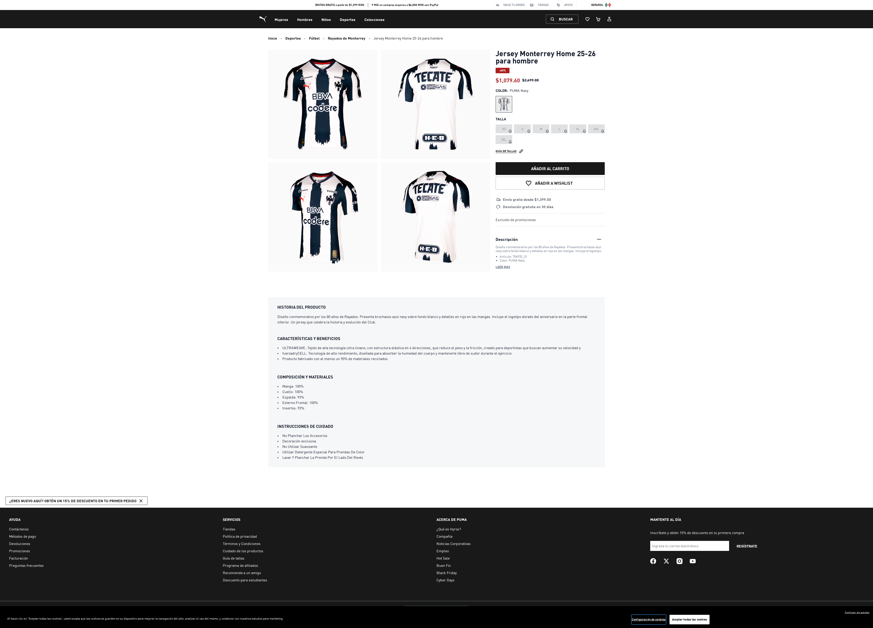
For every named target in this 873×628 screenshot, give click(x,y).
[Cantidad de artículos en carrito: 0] (598, 19)
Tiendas (543, 5)
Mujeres (281, 19)
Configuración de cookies (649, 619)
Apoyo (568, 5)
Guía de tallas (506, 151)
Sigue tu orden (514, 5)
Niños (326, 19)
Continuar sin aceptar (857, 612)
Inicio (272, 38)
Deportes (347, 19)
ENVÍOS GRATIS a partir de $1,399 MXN (339, 5)
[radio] (504, 104)
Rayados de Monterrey (346, 38)
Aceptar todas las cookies (689, 619)
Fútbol (314, 38)
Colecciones (374, 19)
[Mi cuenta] (609, 19)
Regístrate (747, 546)
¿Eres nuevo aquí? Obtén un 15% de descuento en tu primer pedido (72, 501)
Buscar (566, 19)
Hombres (304, 19)
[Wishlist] (587, 19)
